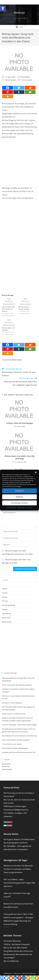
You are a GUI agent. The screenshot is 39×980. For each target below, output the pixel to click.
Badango (19, 12)
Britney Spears (16, 360)
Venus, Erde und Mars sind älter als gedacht (16, 740)
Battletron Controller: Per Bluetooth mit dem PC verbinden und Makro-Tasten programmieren (18, 869)
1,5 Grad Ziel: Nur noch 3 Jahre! (11, 744)
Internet (4, 589)
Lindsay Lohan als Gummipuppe (19, 423)
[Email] (30, 92)
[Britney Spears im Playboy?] (9, 323)
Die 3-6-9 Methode (11, 961)
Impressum (29, 507)
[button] (3, 8)
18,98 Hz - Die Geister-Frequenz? (17, 944)
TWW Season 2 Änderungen (15, 806)
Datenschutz (21, 507)
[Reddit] (30, 88)
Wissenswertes (6, 622)
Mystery (4, 597)
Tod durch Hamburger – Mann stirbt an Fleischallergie (19, 725)
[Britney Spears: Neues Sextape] (25, 302)
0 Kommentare (10, 80)
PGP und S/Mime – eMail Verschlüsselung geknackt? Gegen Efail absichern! (19, 882)
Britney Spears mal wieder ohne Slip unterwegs (19, 457)
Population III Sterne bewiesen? (12, 703)
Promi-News (25, 77)
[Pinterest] (7, 92)
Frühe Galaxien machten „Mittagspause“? (15, 748)
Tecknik (4, 609)
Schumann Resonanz (12, 941)
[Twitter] (18, 88)
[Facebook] (7, 88)
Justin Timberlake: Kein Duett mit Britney (8, 309)
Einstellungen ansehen (19, 503)
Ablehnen (19, 497)
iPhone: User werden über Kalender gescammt (17, 685)
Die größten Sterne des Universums (18, 951)
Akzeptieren (19, 491)
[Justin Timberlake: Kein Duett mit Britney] (9, 302)
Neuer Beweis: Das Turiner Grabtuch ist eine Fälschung (19, 736)
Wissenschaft (6, 618)
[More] (7, 96)
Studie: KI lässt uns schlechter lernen (13, 714)
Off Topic (5, 601)
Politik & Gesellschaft (8, 605)
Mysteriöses (6, 767)
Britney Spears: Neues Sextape (23, 308)
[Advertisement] (19, 160)
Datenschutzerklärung (28, 973)
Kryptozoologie (7, 769)
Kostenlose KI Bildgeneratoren (16, 810)
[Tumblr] (18, 92)
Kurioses (4, 593)
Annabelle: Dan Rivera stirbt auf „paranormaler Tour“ (19, 752)
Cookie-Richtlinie (11, 507)
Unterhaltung (6, 613)
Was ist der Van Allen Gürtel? (15, 947)
